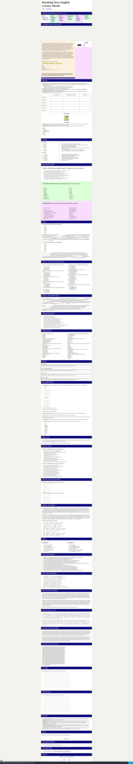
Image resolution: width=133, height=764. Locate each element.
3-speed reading (62, 17)
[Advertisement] (66, 33)
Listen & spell (53, 20)
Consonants (78, 17)
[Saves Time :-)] (66, 118)
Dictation (52, 21)
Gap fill (69, 17)
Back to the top (66, 738)
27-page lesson (45, 17)
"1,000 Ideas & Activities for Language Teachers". (62, 751)
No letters (78, 20)
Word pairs (86, 17)
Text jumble (61, 20)
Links (69, 759)
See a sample (66, 122)
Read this (32, 762)
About (64, 759)
